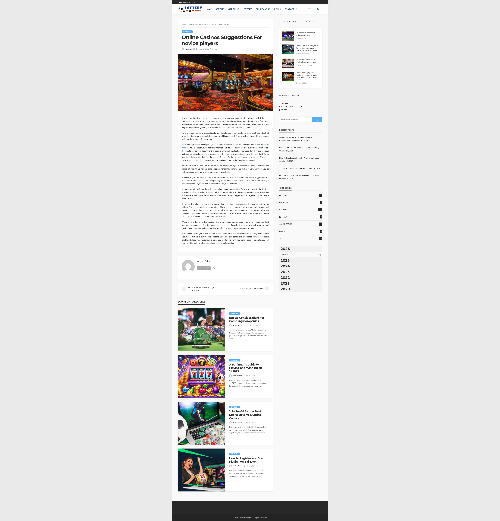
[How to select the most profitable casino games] (288, 63)
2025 (285, 260)
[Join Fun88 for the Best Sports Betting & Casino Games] (201, 423)
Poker (277, 9)
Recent (313, 21)
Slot (281, 238)
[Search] (318, 9)
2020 (285, 289)
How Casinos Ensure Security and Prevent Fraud (299, 158)
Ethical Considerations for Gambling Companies (246, 319)
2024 (285, 266)
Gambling (233, 9)
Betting (219, 9)
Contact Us (291, 9)
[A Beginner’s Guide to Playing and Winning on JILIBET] (201, 376)
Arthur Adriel (190, 49)
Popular (291, 21)
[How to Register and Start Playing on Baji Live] (201, 470)
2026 (285, 248)
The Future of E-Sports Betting (292, 168)
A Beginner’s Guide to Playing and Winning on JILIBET (245, 368)
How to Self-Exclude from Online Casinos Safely (299, 148)
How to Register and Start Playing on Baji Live (246, 460)
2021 (285, 283)
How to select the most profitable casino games (305, 61)
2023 (285, 272)
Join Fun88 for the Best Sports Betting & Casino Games (245, 415)
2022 (285, 277)
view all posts (204, 268)
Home (209, 9)
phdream (283, 109)
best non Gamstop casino (290, 106)
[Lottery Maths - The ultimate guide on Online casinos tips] (190, 9)
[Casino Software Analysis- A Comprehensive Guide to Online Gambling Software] (288, 49)
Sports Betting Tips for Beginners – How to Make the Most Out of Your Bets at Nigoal (307, 76)
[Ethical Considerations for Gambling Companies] (201, 329)
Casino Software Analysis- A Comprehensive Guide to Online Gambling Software (307, 48)
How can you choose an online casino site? (305, 34)
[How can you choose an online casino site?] (288, 36)
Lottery (247, 9)
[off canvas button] (309, 9)
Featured (283, 203)
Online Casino (263, 9)
